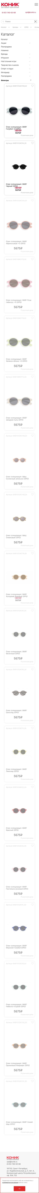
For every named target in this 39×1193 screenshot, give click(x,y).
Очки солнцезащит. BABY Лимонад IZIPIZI (16, 770)
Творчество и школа (10, 65)
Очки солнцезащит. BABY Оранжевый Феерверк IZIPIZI (18, 1064)
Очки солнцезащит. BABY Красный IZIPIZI (16, 829)
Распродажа (6, 47)
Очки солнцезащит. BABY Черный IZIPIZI (16, 185)
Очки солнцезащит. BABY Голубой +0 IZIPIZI (16, 128)
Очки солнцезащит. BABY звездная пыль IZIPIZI (16, 419)
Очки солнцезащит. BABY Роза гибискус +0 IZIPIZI (18, 301)
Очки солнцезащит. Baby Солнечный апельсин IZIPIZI (17, 478)
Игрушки (5, 58)
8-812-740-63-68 (9, 13)
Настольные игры (8, 61)
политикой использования (10, 1182)
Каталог (4, 39)
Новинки (4, 50)
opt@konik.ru (30, 12)
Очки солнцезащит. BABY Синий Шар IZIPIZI (19, 1123)
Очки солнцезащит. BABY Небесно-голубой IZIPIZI (16, 1005)
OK (19, 1188)
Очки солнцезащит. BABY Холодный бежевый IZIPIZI (17, 595)
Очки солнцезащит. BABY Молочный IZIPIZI (16, 652)
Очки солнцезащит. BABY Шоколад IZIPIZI (16, 711)
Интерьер (5, 72)
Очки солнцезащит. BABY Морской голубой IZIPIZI (16, 947)
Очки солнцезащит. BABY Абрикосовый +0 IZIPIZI (16, 242)
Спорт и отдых (7, 69)
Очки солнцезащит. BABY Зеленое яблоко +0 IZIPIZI (16, 360)
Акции (3, 43)
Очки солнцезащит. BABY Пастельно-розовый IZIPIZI (17, 888)
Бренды (4, 54)
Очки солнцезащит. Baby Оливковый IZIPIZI (16, 536)
